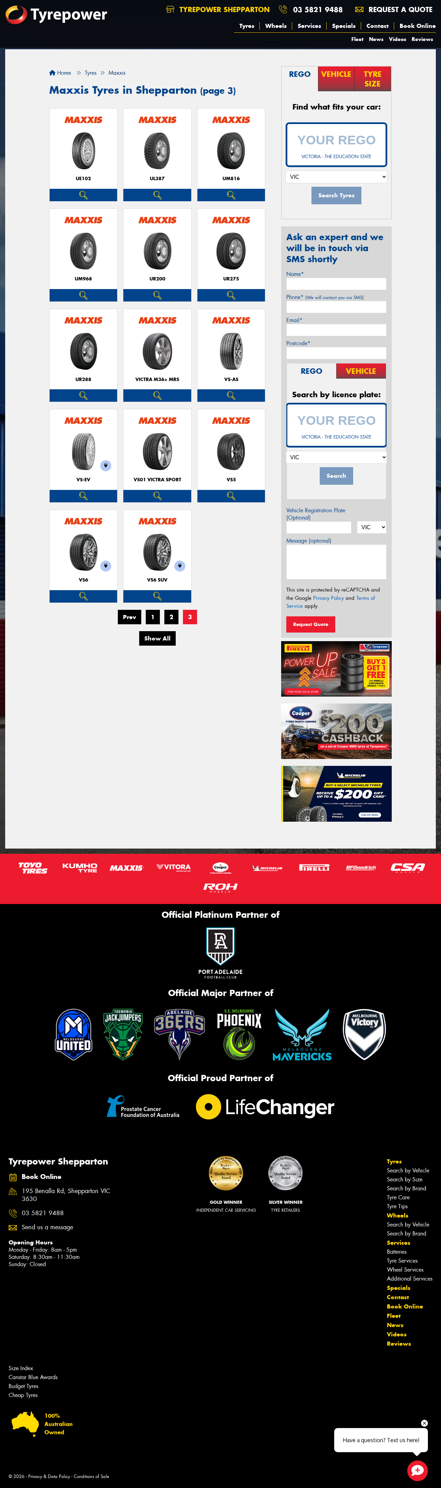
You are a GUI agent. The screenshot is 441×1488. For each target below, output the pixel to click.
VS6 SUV (157, 580)
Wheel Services (405, 1269)
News (376, 39)
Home (63, 72)
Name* (295, 274)
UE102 (83, 179)
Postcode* (298, 343)
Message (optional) (308, 540)
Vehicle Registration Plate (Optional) (315, 514)
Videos (397, 39)
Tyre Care (398, 1197)
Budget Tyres (23, 1386)
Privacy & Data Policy (49, 1476)
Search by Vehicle (408, 1170)
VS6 (83, 580)
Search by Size (404, 1179)
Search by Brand (406, 1188)
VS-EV (83, 480)
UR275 (231, 279)
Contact (378, 26)
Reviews (422, 39)
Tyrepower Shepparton (223, 9)
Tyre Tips (397, 1206)
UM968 (83, 279)
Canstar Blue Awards (33, 1377)
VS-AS (231, 379)
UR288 (83, 379)
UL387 (157, 179)
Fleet (357, 39)
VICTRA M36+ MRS (157, 379)
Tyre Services (402, 1260)
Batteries (397, 1251)
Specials (344, 26)
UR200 (157, 279)
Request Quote (310, 624)
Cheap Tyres (23, 1395)
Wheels (276, 26)
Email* (294, 320)
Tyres (246, 26)
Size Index (21, 1368)
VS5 (231, 480)
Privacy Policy (328, 598)
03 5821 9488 (318, 9)
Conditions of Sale (91, 1476)
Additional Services (409, 1278)
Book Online (418, 26)
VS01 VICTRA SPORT (157, 480)
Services (309, 26)
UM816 (231, 179)
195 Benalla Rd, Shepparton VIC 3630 (66, 1195)
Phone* (325, 297)
